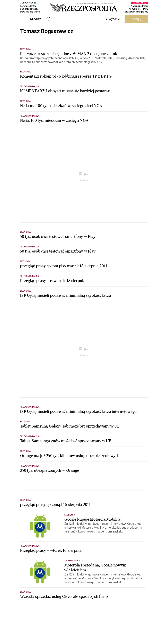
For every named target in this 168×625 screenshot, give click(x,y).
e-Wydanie (113, 19)
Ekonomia (25, 49)
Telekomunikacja (29, 86)
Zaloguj (136, 19)
